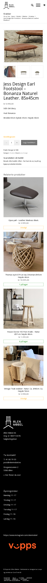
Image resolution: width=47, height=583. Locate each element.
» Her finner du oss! (12, 475)
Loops (40, 569)
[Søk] (31, 5)
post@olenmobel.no (12, 462)
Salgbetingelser (10, 439)
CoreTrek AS (17, 572)
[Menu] (36, 5)
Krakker (7, 13)
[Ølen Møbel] (19, 5)
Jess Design (24, 153)
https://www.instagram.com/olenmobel (20, 535)
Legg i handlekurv (29, 142)
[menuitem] (31, 5)
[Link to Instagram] (41, 575)
